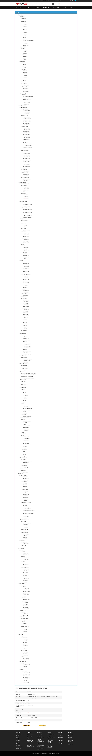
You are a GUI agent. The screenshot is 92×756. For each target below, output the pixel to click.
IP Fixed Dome (26, 499)
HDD (25, 492)
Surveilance (18, 745)
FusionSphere (26, 462)
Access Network (23, 387)
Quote (69, 735)
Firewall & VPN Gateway (26, 274)
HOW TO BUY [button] (56, 7)
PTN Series (26, 352)
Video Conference (25, 532)
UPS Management (27, 664)
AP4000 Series (26, 250)
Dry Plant (23, 381)
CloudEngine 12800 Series (28, 204)
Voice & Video (20, 473)
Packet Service (26, 577)
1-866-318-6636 (44, 0)
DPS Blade (25, 639)
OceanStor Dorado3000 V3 (28, 145)
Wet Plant (23, 384)
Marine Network (23, 379)
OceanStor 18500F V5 (27, 118)
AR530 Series (26, 312)
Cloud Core (22, 616)
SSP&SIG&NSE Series (27, 354)
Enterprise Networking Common (27, 376)
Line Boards (26, 572)
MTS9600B (25, 655)
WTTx (25, 596)
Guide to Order (70, 734)
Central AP (24, 228)
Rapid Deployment (27, 599)
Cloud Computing (21, 456)
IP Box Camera (26, 494)
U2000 (25, 370)
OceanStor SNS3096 (27, 156)
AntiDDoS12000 (26, 266)
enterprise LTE (23, 585)
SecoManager (26, 295)
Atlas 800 (25, 78)
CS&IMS (23, 621)
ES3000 (25, 34)
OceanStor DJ (26, 180)
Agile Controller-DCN (27, 360)
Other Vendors (18, 748)
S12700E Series (26, 188)
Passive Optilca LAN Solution (30, 738)
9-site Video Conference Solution (51, 738)
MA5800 (23, 556)
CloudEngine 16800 (27, 206)
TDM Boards (26, 580)
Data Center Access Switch (26, 207)
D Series (25, 505)
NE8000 (25, 349)
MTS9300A (25, 653)
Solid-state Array (25, 140)
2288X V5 (25, 27)
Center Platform (24, 476)
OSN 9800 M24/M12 (25, 567)
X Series (25, 518)
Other (25, 411)
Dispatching (26, 602)
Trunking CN (26, 604)
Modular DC (22, 669)
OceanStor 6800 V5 (27, 123)
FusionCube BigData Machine (28, 96)
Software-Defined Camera (26, 502)
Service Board (26, 554)
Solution (21, 468)
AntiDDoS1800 (26, 269)
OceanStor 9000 (26, 174)
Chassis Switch (24, 185)
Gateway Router (23, 296)
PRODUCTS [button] (19, 7)
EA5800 (23, 551)
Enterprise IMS (24, 542)
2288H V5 (25, 26)
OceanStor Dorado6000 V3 (28, 148)
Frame (25, 392)
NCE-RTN (25, 422)
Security (21, 260)
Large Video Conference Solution (40, 746)
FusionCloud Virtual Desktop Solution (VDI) (30, 741)
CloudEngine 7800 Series (28, 212)
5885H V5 (25, 53)
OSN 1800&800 (26, 443)
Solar (23, 656)
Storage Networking (25, 150)
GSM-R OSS (26, 613)
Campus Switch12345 (24, 183)
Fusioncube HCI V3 (27, 102)
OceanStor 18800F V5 (27, 121)
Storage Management (25, 177)
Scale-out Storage (25, 172)
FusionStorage (24, 169)
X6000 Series (26, 43)
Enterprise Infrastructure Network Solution (29, 373)
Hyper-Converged (23, 93)
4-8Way (23, 48)
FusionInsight (24, 465)
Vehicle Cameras (26, 516)
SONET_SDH (24, 449)
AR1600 (25, 319)
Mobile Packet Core (25, 626)
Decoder (25, 483)
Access (21, 550)
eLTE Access (24, 586)
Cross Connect (26, 569)
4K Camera (26, 491)
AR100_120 (26, 317)
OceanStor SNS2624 (27, 155)
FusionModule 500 (27, 675)
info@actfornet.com (58, 0)
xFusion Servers (21, 15)
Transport (17, 743)
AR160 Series (26, 301)
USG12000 (25, 277)
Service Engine (26, 594)
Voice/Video (18, 740)
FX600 (25, 37)
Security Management (25, 293)
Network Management (24, 363)
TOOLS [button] (64, 7)
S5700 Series (26, 198)
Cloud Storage (22, 167)
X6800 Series (26, 45)
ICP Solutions (26, 524)
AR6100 (25, 322)
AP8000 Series (26, 257)
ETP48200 (25, 640)
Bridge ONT (26, 406)
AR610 (25, 320)
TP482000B (26, 645)
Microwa (23, 419)
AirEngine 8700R (26, 242)
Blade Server (24, 18)
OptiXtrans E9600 (26, 441)
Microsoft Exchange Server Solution (50, 747)
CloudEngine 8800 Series (28, 214)
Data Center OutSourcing (28, 217)
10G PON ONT (26, 405)
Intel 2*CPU (22, 16)
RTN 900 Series (26, 430)
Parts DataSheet (21, 548)
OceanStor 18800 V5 (27, 120)
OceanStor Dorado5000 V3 (28, 147)
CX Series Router (26, 338)
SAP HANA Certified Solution (30, 743)
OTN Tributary (26, 575)
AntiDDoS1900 (26, 271)
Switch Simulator (60, 735)
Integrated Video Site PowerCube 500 (29, 510)
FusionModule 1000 (27, 672)
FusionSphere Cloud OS (40, 737)
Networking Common (24, 371)
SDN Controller (23, 355)
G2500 (23, 62)
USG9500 (25, 287)
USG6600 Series (26, 282)
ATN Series (25, 336)
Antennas (25, 225)
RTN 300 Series (26, 427)
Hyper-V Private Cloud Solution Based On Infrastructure (51, 741)
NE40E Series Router (27, 346)
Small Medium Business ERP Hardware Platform (40, 743)
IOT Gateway (24, 308)
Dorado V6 (25, 142)
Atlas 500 (25, 77)
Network (17, 737)
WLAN (23, 244)
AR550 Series (26, 314)
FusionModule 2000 (27, 674)
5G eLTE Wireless (21, 583)
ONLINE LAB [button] (46, 7)
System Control (26, 578)
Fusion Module (24, 671)
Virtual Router (24, 330)
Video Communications (24, 519)
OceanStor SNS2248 (27, 153)
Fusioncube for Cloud (27, 99)
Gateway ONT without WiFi (28, 408)
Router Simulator (60, 734)
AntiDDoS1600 (26, 268)
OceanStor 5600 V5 (27, 134)
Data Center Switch (23, 201)
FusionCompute (60, 737)
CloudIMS (25, 623)
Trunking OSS (26, 605)
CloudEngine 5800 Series (28, 209)
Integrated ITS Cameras (27, 508)
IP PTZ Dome (26, 500)
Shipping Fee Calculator (71, 743)
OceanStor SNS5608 (27, 166)
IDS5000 (25, 680)
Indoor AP (23, 231)
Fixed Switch (24, 193)
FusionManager (60, 740)
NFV (25, 620)
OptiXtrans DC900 (26, 438)
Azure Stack (26, 32)
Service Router (24, 335)
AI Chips (25, 70)
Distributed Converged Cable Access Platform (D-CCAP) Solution (30, 735)
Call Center (24, 521)
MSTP (25, 451)
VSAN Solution (26, 104)
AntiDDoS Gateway (25, 265)
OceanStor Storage (61, 743)
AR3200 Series (26, 306)
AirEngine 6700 (26, 234)
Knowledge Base (70, 744)
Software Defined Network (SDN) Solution (30, 746)
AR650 (25, 327)
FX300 (25, 35)
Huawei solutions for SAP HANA (29, 40)
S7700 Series (26, 190)
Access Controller (25, 220)
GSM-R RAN (26, 615)
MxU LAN (25, 398)
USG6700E (26, 285)
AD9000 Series (26, 247)
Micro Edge (26, 486)
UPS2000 (25, 666)
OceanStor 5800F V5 (27, 139)
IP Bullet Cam (26, 497)
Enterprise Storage (23, 107)
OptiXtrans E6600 (26, 440)
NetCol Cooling (26, 682)
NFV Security (26, 276)
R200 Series (26, 258)
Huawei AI (23, 69)
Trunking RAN (26, 607)
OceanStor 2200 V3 (27, 110)
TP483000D (26, 647)
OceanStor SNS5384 (27, 163)
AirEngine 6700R (26, 241)
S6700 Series (26, 199)
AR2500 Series (26, 309)
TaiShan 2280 (24, 83)
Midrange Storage (25, 126)
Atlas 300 (25, 75)
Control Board (26, 553)
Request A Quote (42, 725)
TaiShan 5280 (24, 86)
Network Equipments (22, 182)
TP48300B (25, 648)
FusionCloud (24, 459)
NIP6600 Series (26, 292)
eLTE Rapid (24, 597)
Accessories (24, 223)
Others (25, 80)
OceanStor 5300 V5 (27, 128)
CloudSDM (25, 631)
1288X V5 (25, 24)
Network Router (23, 333)
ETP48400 (25, 642)
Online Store (70, 737)
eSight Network (24, 365)
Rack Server (24, 21)
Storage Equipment (21, 105)
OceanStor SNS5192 (27, 161)
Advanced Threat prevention (27, 261)
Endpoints (25, 535)
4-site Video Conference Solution (40, 749)
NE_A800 (25, 341)
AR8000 (25, 328)
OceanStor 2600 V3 (27, 112)
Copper (23, 389)
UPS (23, 663)
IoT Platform (24, 526)
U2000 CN (24, 545)
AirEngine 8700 (26, 236)
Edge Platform (24, 481)
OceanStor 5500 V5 (27, 131)
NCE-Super (26, 362)
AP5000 (25, 252)
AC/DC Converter (25, 637)
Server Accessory (26, 42)
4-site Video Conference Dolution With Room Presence (51, 735)
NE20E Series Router (27, 344)
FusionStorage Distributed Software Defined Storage (40, 735)
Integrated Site (24, 650)
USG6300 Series (26, 279)
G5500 (25, 67)
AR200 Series (26, 303)
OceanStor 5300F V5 (27, 129)
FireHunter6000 (26, 263)
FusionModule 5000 (27, 677)
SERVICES (28, 7)
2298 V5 (25, 29)
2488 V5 (25, 50)
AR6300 (25, 325)
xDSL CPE (24, 414)
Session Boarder (25, 529)
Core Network (22, 540)
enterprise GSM (23, 610)
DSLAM (25, 390)
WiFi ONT (25, 413)
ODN (25, 400)
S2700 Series (26, 196)
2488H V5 (25, 51)
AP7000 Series (26, 255)
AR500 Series (26, 311)
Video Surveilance (23, 475)
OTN (23, 435)
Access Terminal (26, 588)
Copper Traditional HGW (27, 416)
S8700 (25, 191)
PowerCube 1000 (26, 658)
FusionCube (24, 94)
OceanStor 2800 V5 (27, 113)
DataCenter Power (23, 661)
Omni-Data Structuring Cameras (28, 513)
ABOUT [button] (71, 7)
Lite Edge (25, 484)
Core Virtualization (25, 618)
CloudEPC (25, 629)
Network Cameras (25, 489)
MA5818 (23, 561)
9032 (25, 59)
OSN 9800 (25, 446)
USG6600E (26, 284)
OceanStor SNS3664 (27, 158)
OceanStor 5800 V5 (27, 137)
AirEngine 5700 (26, 233)
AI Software (26, 72)
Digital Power (20, 634)
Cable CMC (26, 395)
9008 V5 (25, 56)
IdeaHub (25, 537)
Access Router (24, 298)
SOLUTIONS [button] (37, 7)
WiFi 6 (21, 218)
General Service (26, 570)
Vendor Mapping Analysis (70, 741)
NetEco (25, 683)
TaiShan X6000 (26, 91)
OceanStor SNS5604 (27, 164)
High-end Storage (25, 115)
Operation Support (27, 591)
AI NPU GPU (22, 61)
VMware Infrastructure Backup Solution (51, 744)
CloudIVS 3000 (26, 478)
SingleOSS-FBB (24, 368)
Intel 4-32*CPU (23, 46)
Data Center (18, 735)
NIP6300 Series (26, 290)
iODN (25, 397)
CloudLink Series (26, 534)
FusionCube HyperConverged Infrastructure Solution (40, 740)
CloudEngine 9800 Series (28, 215)
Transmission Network (24, 417)
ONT (23, 403)
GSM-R (23, 612)
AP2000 (25, 249)
